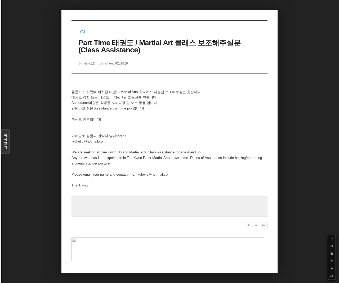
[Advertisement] (169, 206)
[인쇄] (332, 276)
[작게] (332, 253)
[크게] (332, 246)
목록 (5, 141)
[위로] (332, 261)
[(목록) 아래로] (332, 268)
